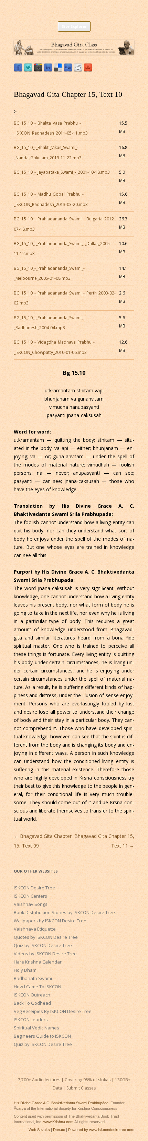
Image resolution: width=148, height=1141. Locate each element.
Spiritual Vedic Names (36, 1028)
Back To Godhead (32, 1003)
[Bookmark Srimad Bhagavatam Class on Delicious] (58, 70)
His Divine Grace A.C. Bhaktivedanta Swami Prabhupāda (61, 1103)
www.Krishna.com (58, 1122)
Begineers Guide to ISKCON (42, 1036)
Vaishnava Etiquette (35, 929)
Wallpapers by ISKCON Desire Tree (50, 921)
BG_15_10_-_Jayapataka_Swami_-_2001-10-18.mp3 (62, 172)
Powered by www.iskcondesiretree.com (101, 1130)
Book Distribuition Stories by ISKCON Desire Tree (64, 912)
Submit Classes (81, 1088)
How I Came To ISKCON (37, 986)
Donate (59, 1130)
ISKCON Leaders (31, 1019)
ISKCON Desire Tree (34, 888)
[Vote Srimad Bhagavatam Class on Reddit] (78, 70)
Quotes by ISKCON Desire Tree (46, 937)
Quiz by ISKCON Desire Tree (43, 945)
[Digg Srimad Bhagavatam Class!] (68, 70)
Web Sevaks (39, 1130)
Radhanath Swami (33, 978)
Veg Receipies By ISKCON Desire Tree (53, 1011)
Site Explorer (74, 26)
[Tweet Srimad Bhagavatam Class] (28, 70)
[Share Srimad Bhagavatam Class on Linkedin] (48, 70)
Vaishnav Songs (30, 904)
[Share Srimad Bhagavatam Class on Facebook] (18, 70)
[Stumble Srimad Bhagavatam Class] (88, 70)
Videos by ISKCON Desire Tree (45, 953)
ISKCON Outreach (32, 995)
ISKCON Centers (30, 896)
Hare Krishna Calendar (38, 962)
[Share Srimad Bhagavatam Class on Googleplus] (38, 70)
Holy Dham (25, 970)
